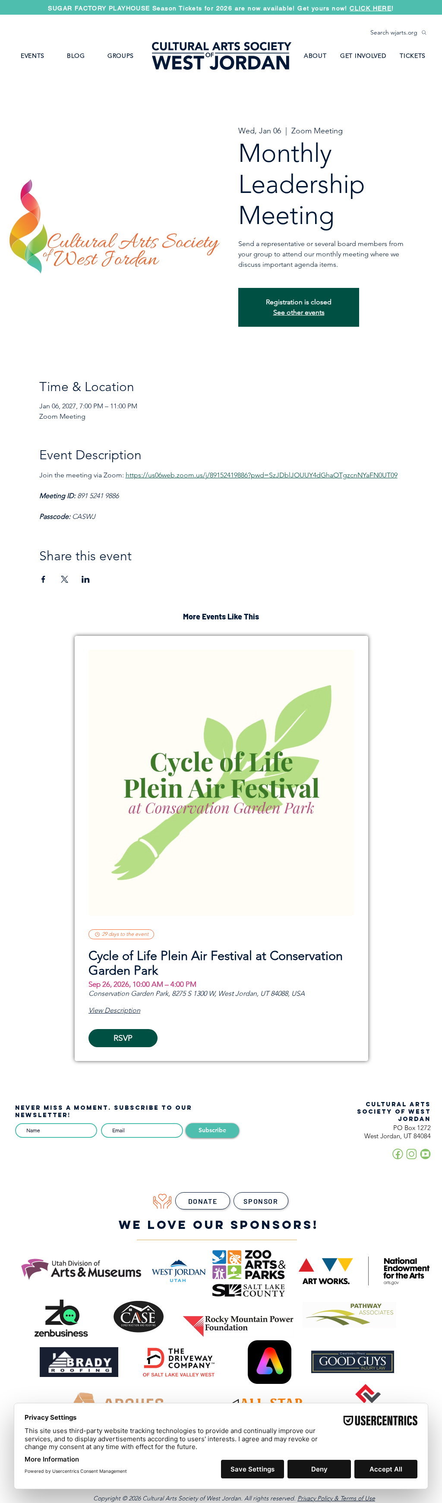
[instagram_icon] (411, 1154)
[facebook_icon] (397, 1154)
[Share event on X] (64, 579)
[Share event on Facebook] (43, 579)
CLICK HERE (370, 8)
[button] (120, 56)
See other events (299, 312)
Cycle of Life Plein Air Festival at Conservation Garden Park (215, 963)
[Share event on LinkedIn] (86, 579)
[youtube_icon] (425, 1154)
